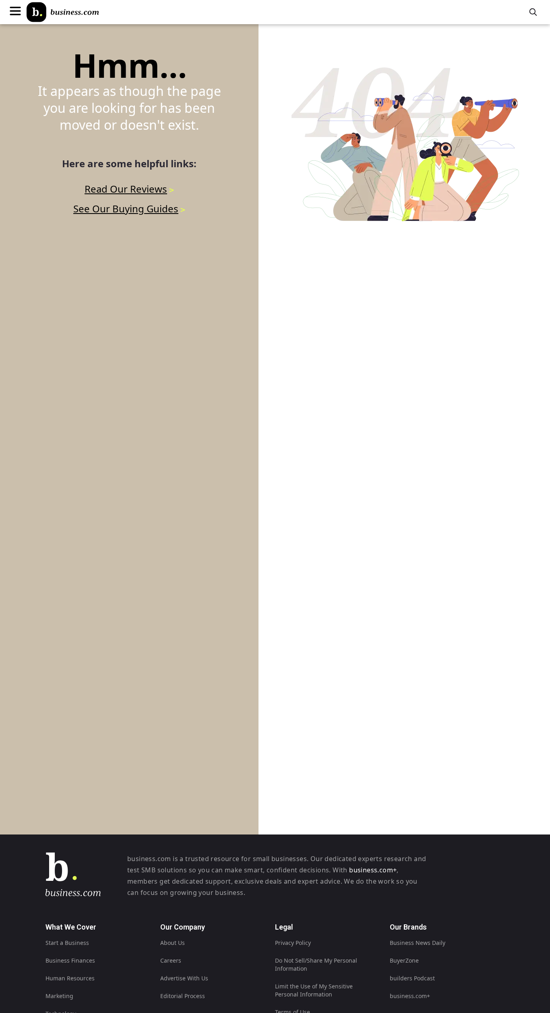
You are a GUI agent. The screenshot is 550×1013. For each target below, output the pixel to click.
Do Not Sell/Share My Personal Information (316, 964)
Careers (170, 960)
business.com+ (373, 870)
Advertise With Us (184, 978)
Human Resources (70, 978)
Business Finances (70, 960)
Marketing (59, 996)
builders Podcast (412, 978)
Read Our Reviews (126, 188)
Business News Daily (417, 943)
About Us (172, 943)
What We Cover (70, 927)
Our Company (182, 927)
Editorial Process (182, 996)
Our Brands (408, 927)
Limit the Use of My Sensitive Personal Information (314, 990)
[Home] (63, 12)
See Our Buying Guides (125, 208)
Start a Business (67, 943)
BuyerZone (404, 960)
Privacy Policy (293, 943)
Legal (284, 927)
